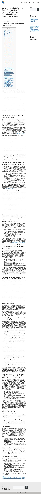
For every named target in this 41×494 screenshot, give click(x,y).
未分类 (3, 476)
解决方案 (25, 2)
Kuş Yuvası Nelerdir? (7, 71)
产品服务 (29, 2)
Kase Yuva (6, 66)
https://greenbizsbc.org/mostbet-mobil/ (18, 242)
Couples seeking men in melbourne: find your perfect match (34, 20)
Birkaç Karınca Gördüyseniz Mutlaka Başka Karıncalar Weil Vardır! (9, 36)
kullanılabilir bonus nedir (10, 188)
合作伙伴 (33, 2)
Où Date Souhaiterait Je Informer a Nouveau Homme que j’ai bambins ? (34, 30)
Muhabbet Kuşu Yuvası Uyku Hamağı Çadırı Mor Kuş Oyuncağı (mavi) (9, 45)
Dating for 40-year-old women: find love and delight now (34, 23)
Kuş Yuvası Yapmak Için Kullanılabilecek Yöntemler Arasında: (8, 76)
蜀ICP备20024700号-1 (23, 492)
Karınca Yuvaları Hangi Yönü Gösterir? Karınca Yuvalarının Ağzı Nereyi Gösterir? (9, 42)
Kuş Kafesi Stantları (7, 84)
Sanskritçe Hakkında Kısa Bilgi (9, 40)
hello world (32, 18)
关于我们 (37, 2)
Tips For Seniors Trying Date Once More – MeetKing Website (34, 27)
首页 (22, 2)
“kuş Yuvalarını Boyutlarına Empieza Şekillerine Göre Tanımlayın (8, 33)
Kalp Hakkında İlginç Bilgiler (8, 72)
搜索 (31, 7)
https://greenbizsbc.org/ (20, 133)
